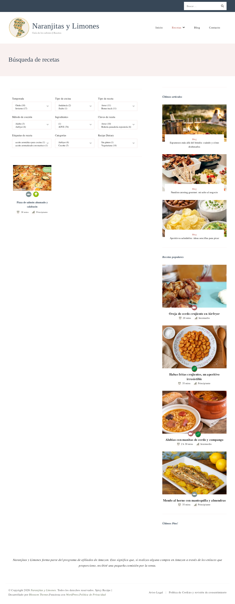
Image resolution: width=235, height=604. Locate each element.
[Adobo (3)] (30, 123)
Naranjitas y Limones (65, 26)
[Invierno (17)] (30, 108)
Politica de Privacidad (92, 594)
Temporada (18, 98)
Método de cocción (22, 117)
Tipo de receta (105, 98)
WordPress (72, 594)
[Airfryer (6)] (30, 127)
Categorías (60, 135)
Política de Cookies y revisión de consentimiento (198, 592)
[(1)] (73, 123)
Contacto (214, 27)
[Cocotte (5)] (73, 145)
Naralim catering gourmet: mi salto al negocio (194, 192)
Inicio (159, 27)
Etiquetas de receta (22, 135)
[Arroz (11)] (116, 105)
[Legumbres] (194, 368)
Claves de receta (106, 117)
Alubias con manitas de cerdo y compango (194, 439)
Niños (47, 169)
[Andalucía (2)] (73, 105)
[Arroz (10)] (116, 123)
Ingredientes (61, 117)
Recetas (176, 27)
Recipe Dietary (106, 135)
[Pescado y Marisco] (28, 194)
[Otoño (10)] (30, 105)
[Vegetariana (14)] (116, 145)
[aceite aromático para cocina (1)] (30, 142)
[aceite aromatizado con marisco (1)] (30, 145)
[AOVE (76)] (73, 127)
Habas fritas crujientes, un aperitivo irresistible (194, 376)
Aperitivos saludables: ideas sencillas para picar (194, 238)
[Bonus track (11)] (116, 108)
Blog (197, 27)
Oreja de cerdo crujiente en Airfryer (194, 313)
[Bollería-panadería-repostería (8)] (116, 127)
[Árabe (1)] (73, 108)
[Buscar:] (201, 6)
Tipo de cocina (63, 98)
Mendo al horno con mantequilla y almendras (194, 500)
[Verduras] (36, 194)
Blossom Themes (38, 594)
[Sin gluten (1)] (116, 142)
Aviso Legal (156, 592)
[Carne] (194, 307)
